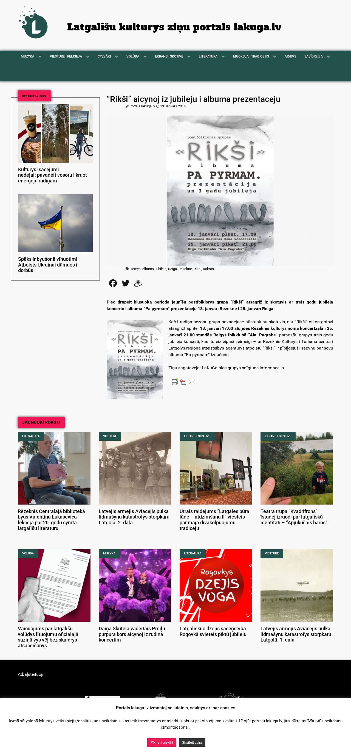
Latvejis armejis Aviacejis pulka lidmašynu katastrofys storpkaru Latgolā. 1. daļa (296, 634)
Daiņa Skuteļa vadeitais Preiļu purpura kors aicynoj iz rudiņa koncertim (132, 634)
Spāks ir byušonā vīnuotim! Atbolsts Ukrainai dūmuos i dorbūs (47, 264)
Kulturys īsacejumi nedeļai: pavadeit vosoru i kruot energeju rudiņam (52, 175)
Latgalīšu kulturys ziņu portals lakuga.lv (174, 27)
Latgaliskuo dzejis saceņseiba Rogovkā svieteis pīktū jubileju (213, 631)
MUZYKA (109, 553)
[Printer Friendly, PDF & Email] (183, 381)
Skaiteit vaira (192, 742)
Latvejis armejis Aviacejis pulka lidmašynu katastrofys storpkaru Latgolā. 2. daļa (134, 517)
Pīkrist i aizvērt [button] (162, 742)
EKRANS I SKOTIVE (197, 436)
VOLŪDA (28, 553)
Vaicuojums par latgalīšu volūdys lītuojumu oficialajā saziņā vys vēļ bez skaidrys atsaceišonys (48, 637)
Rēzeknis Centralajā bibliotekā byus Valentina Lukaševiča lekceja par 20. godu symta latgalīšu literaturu (51, 520)
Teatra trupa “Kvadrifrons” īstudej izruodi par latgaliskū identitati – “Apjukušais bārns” (294, 517)
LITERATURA (30, 436)
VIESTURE (110, 436)
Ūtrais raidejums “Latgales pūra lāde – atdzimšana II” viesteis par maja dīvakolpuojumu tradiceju (214, 520)
